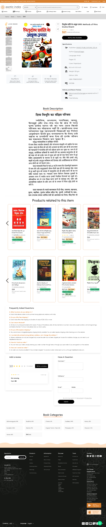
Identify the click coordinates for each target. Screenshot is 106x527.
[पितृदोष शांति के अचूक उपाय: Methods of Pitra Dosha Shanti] (8, 31)
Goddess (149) (69, 421)
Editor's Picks (61, 479)
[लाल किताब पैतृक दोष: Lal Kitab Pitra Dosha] (19, 228)
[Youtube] (100, 456)
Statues (31, 456)
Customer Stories (62, 476)
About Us (60, 456)
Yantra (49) (10, 434)
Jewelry (31, 463)
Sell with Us (75, 463)
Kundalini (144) (11, 428)
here (52, 344)
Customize (75, 459)
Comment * (61, 361)
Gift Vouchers (75, 476)
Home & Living (32, 473)
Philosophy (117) (69, 428)
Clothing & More (33, 466)
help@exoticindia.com (15, 339)
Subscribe (22, 457)
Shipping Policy (47, 466)
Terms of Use (80, 398)
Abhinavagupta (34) (12, 421)
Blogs (59, 466)
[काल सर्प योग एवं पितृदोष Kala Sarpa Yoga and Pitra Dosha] (44, 228)
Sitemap (74, 479)
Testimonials (61, 473)
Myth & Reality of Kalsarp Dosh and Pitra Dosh (44, 284)
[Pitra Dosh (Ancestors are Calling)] (19, 280)
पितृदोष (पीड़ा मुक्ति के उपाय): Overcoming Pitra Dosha (69, 232)
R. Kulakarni (67, 287)
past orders (66, 344)
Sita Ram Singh (42, 287)
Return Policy (47, 459)
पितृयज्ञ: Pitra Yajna (92, 283)
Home (7, 16)
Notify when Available (75, 37)
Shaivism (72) (88, 428)
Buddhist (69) (30, 421)
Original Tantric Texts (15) (53, 428)
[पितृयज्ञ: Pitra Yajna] (94, 280)
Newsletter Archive (62, 463)
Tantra (19, 16)
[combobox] (56, 7)
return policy (42, 327)
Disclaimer (46, 456)
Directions (89, 479)
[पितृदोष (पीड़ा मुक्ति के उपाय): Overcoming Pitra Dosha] (69, 228)
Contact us (96, 1)
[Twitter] (90, 456)
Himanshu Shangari (18, 287)
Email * (60, 387)
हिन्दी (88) (28, 434)
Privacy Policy (88, 398)
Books (12, 16)
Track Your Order (76, 473)
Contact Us (75, 456)
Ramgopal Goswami (94, 235)
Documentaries (61, 469)
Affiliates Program (76, 469)
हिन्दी (24, 16)
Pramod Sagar (79, 51)
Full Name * (61, 376)
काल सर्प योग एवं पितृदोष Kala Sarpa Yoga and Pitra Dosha (44, 232)
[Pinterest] (93, 456)
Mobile (74, 387)
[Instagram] (95, 456)
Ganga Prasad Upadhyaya (92, 287)
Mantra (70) (29, 428)
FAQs (59, 459)
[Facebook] (88, 456)
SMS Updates (75, 482)
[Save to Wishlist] (58, 25)
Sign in (86, 1)
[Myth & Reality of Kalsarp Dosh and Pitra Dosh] (44, 280)
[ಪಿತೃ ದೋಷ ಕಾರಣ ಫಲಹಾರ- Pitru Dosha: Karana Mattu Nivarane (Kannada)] (69, 280)
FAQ (104, 1)
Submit (66, 401)
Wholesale (74, 466)
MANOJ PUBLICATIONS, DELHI (86, 47)
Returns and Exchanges (77, 93)
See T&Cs (18, 82)
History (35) (88, 421)
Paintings (31, 469)
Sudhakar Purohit (69, 237)
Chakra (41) (49, 421)
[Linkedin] (98, 456)
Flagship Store (91, 471)
